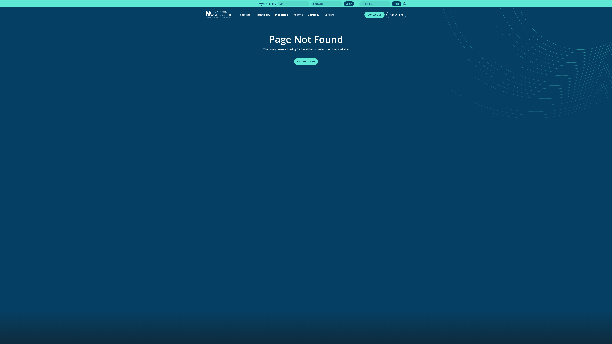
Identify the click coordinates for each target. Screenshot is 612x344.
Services (245, 15)
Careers (329, 15)
